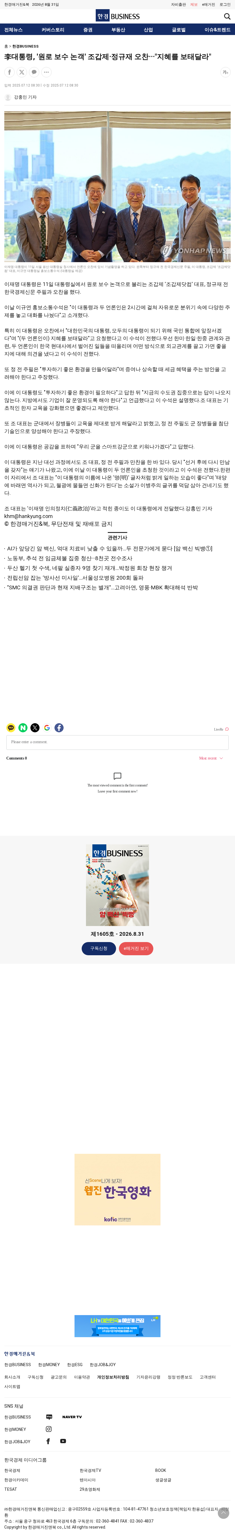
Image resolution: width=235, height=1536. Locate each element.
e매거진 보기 (136, 948)
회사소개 (12, 1377)
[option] (117, 1189)
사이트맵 (12, 1386)
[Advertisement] (117, 1058)
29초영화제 (90, 1489)
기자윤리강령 (148, 1377)
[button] (225, 4)
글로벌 (179, 29)
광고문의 (59, 1377)
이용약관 (82, 1377)
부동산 (118, 29)
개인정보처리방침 (113, 1377)
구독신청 (98, 948)
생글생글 (163, 1480)
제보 (194, 4)
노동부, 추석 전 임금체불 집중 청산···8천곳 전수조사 (69, 558)
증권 (88, 29)
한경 (17, 1364)
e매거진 (208, 4)
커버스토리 (53, 29)
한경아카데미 (16, 1480)
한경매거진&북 (16, 4)
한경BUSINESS (25, 46)
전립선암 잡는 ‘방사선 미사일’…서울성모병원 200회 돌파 (75, 577)
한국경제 (12, 1470)
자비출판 (178, 4)
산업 (148, 29)
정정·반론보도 (180, 1377)
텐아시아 (88, 1480)
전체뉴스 (13, 29)
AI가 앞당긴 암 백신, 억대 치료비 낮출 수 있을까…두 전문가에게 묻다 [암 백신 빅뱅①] (109, 548)
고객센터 (208, 1377)
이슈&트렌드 (218, 29)
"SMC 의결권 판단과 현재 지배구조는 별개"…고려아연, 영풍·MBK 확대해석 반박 (102, 587)
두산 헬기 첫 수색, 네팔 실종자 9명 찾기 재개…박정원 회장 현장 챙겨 (89, 568)
